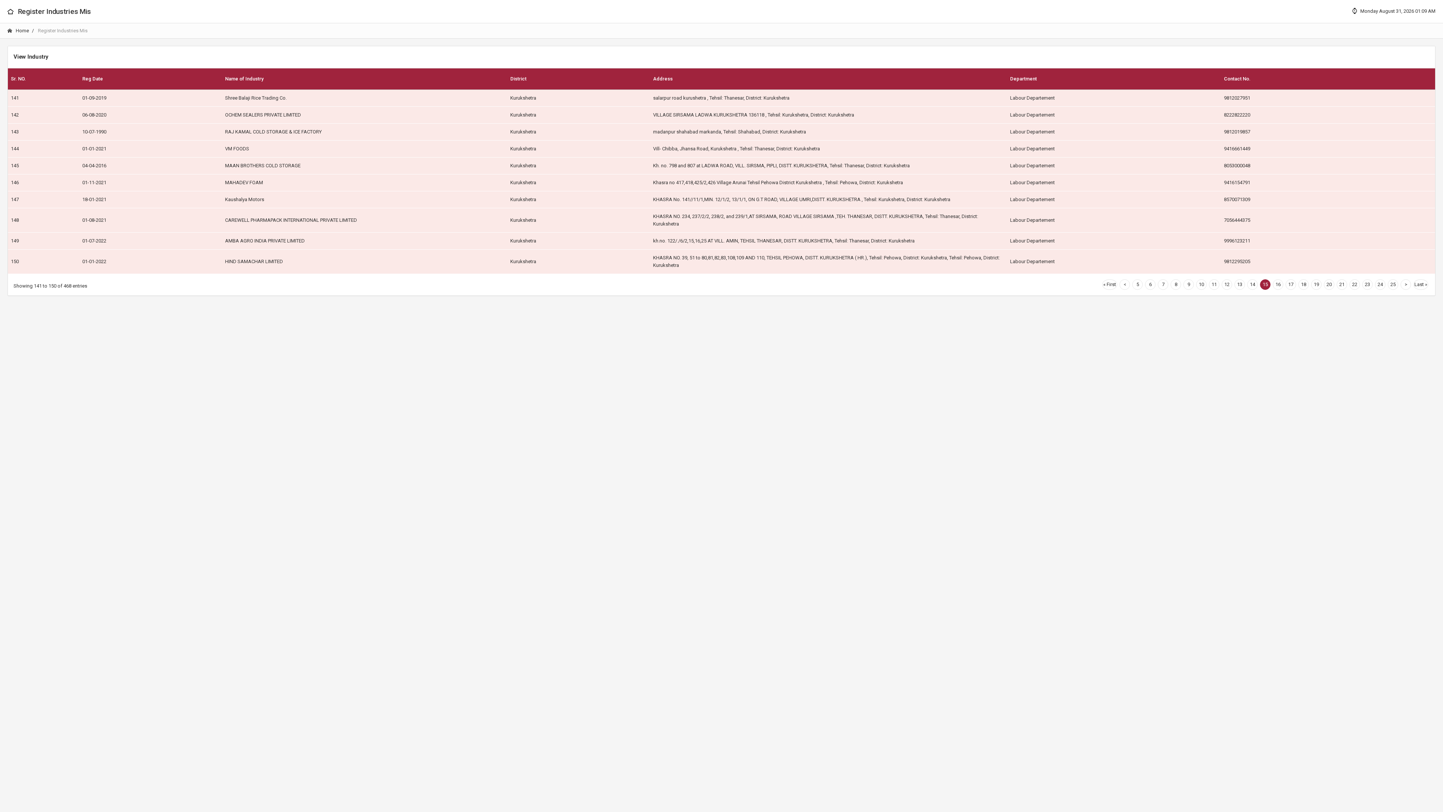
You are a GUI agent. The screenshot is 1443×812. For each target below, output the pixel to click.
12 (1227, 284)
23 (1367, 284)
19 (1316, 284)
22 (1354, 284)
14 (1252, 284)
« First (1109, 284)
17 (1290, 284)
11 (1214, 284)
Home (22, 30)
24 (1380, 284)
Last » (1420, 284)
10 (1201, 284)
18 (1303, 284)
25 (1393, 284)
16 (1278, 284)
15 (1265, 284)
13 (1239, 284)
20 (1329, 284)
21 (1342, 284)
